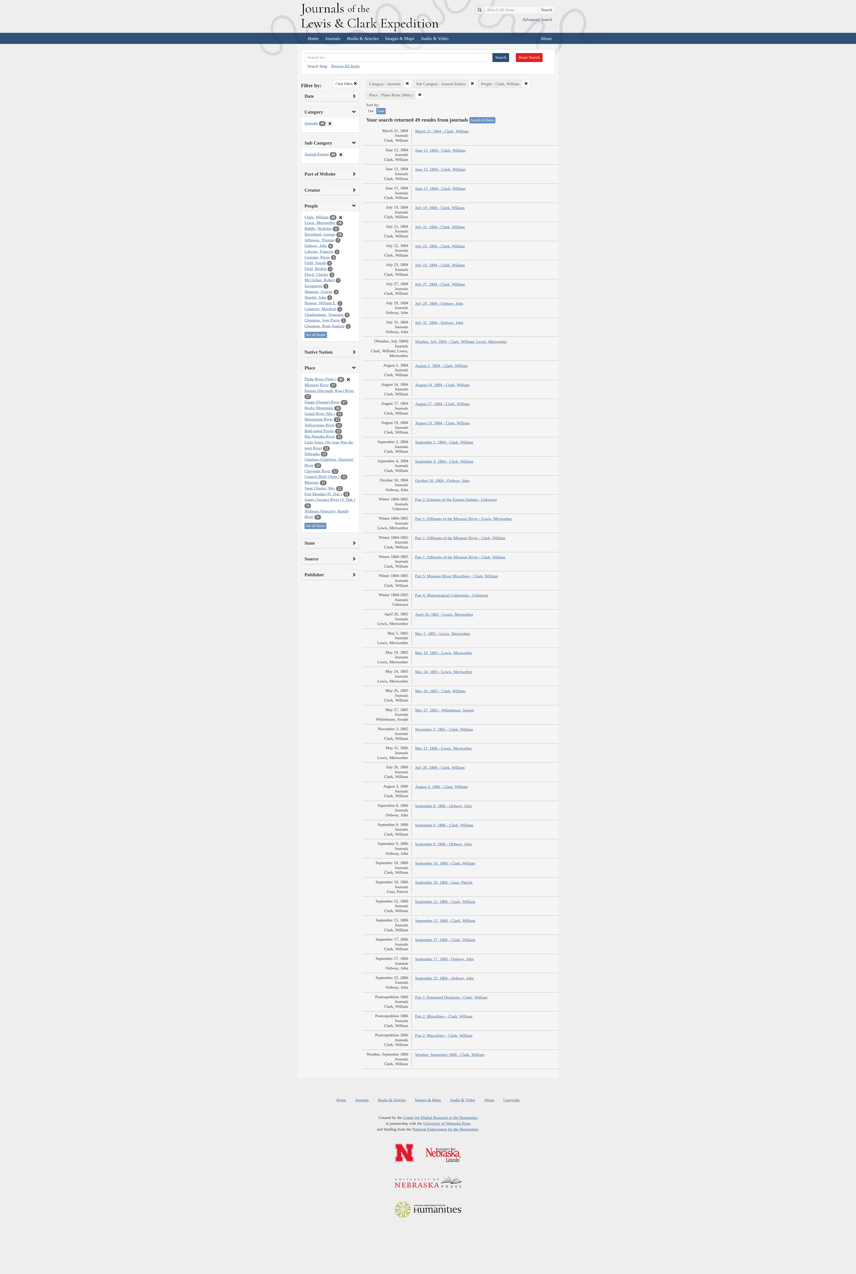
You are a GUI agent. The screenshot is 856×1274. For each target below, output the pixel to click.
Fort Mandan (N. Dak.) (323, 494)
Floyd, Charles (316, 274)
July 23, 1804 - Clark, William (440, 265)
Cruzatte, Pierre (317, 257)
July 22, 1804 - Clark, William (440, 246)
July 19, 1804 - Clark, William (440, 207)
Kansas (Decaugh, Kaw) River (329, 390)
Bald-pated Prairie (319, 431)
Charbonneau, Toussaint (324, 314)
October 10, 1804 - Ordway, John (442, 480)
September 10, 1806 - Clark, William (445, 863)
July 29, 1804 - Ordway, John (439, 303)
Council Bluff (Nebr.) (322, 476)
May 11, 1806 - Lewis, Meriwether (443, 748)
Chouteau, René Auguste (325, 326)
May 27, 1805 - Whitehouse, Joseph (444, 710)
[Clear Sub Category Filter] (341, 154)
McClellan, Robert (320, 280)
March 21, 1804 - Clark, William (442, 131)
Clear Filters (344, 84)
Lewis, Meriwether (320, 222)
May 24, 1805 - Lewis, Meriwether (443, 672)
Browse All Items (345, 66)
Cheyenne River (318, 471)
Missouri (312, 482)
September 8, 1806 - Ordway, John (443, 806)
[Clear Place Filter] (348, 379)
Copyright (511, 1100)
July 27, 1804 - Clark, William (440, 284)
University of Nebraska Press (447, 1123)
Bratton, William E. (320, 303)
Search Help (317, 66)
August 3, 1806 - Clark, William (441, 786)
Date (381, 111)
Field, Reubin (316, 268)
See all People (316, 335)
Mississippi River (319, 419)
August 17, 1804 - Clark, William (442, 404)
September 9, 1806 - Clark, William (444, 825)
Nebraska (312, 454)
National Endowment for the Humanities (445, 1129)
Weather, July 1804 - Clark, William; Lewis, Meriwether (461, 341)
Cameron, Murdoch (320, 309)
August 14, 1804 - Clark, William (442, 385)
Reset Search (529, 57)
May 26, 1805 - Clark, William (440, 691)
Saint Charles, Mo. (320, 488)
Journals (332, 38)
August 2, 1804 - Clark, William (441, 365)
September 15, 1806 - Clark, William (445, 920)
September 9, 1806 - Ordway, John (443, 844)
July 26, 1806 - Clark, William (440, 767)
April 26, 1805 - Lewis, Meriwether (444, 614)
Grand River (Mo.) (320, 413)
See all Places (315, 526)
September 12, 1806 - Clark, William (445, 901)
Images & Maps (399, 38)
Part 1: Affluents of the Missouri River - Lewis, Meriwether (463, 519)
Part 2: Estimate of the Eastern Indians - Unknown (456, 499)
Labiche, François (319, 251)
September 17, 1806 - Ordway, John (444, 959)
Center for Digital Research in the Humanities (440, 1117)
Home (313, 38)
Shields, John (315, 297)
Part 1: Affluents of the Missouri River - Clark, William (460, 538)
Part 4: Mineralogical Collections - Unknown (451, 595)
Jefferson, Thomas (319, 240)
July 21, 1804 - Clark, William (440, 227)
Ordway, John (316, 245)
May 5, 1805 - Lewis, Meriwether (442, 633)
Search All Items (482, 120)
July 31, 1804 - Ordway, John (439, 322)
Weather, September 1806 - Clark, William (449, 1054)
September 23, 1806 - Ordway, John (444, 978)
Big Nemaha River (320, 436)
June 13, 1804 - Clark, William (440, 150)
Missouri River (317, 385)
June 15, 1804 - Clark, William (440, 188)
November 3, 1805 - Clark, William (444, 729)
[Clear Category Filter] (330, 123)
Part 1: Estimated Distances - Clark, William (451, 997)
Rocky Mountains (319, 408)
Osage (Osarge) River (322, 402)
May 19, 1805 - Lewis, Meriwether (443, 653)
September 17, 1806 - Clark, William (445, 940)
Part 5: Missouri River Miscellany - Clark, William (456, 576)
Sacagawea (313, 286)
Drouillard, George (320, 234)
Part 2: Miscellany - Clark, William (443, 1016)
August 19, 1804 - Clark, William (442, 423)
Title (371, 111)
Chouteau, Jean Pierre (322, 320)
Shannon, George (319, 291)
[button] (407, 84)
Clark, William (317, 217)
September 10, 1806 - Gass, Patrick (444, 882)
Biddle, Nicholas (318, 228)
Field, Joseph (315, 263)
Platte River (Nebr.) (320, 379)
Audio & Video (435, 38)
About (546, 38)
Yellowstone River (319, 425)
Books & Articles (363, 38)
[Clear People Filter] (340, 217)
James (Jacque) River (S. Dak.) (330, 499)
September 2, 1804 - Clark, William (444, 442)
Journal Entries (317, 154)
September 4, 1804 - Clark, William (444, 461)
